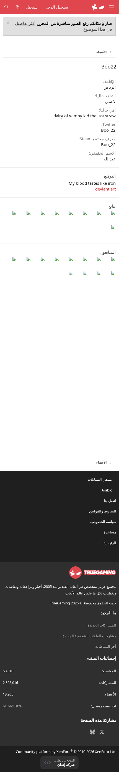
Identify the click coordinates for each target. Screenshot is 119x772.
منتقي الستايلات (100, 479)
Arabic (107, 490)
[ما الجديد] (17, 7)
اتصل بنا (110, 500)
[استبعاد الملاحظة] (8, 23)
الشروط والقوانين (102, 511)
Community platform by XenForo (66, 751)
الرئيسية (110, 542)
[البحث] (6, 7)
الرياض (110, 87)
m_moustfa (12, 706)
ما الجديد (108, 612)
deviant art (105, 189)
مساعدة (110, 532)
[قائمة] (112, 7)
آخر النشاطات (105, 646)
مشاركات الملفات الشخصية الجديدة (89, 635)
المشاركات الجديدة (101, 625)
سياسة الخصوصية (103, 521)
